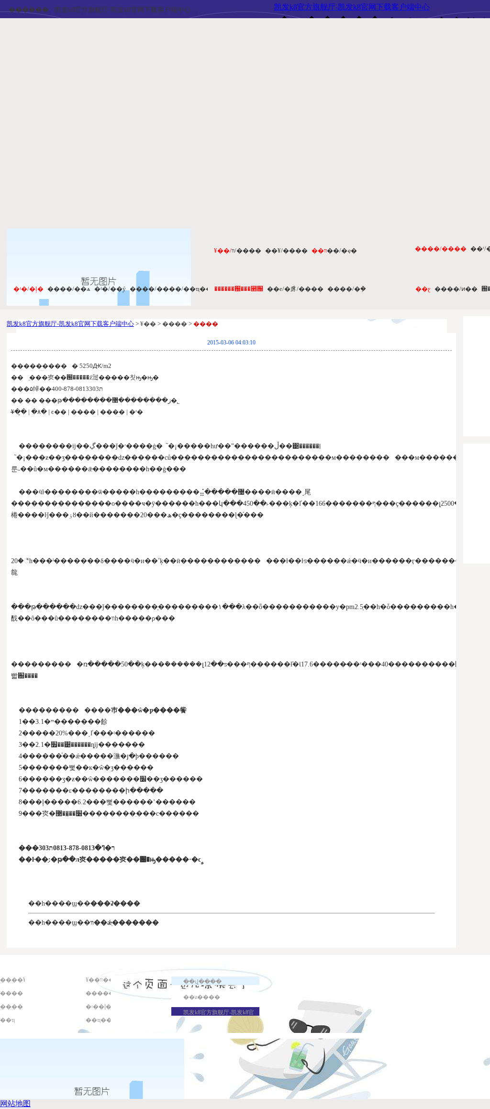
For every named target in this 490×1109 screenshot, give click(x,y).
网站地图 (15, 1103)
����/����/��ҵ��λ (172, 288)
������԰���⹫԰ (238, 288)
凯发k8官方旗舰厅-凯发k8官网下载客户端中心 (123, 9)
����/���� (441, 248)
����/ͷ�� (456, 288)
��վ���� (202, 981)
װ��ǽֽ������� (124, 922)
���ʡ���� (115, 903)
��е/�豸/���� (295, 288)
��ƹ (423, 288)
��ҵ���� (104, 1020)
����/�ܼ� (346, 288)
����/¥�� (286, 250)
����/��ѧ (68, 288)
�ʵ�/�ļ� (28, 288)
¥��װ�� (100, 979)
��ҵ (7, 1020)
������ (29, 9)
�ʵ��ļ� (98, 1006)
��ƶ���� (201, 997)
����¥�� (18, 979)
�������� (109, 993)
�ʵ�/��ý (110, 288)
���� (11, 993)
